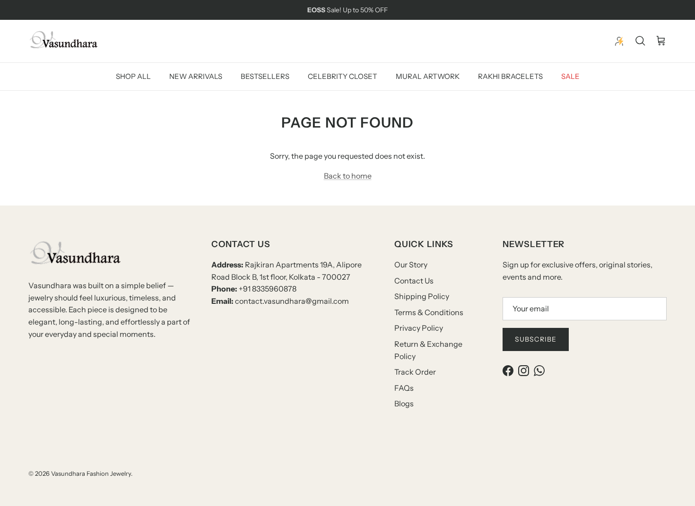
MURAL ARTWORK (428, 75)
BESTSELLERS (265, 75)
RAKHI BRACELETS (510, 75)
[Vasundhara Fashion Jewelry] (63, 41)
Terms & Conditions (428, 312)
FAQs (404, 388)
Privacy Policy (418, 328)
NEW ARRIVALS (195, 75)
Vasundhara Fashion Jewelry (91, 473)
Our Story (410, 264)
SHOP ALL (133, 75)
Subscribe (535, 339)
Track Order (415, 372)
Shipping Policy (421, 296)
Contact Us (414, 280)
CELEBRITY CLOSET (342, 75)
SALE (570, 75)
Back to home (348, 175)
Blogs (404, 403)
